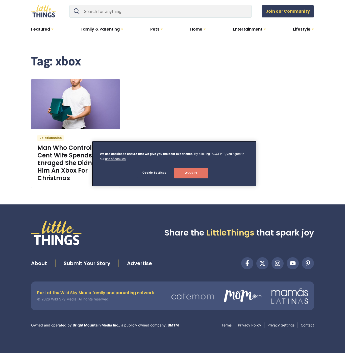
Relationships (50, 138)
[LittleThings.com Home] (43, 11)
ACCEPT (191, 173)
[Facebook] (247, 263)
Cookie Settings (154, 172)
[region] (174, 163)
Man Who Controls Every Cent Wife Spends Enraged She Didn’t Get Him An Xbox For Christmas (75, 163)
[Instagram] (278, 263)
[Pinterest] (308, 263)
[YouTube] (293, 263)
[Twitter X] (262, 263)
